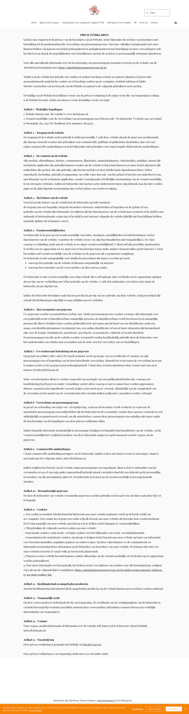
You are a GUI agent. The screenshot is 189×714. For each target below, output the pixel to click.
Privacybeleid (35, 710)
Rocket (88, 644)
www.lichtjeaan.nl (77, 114)
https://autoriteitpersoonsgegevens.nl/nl (82, 67)
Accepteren (173, 709)
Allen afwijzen (154, 709)
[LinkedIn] (175, 22)
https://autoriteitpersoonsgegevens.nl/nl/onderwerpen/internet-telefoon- (119, 570)
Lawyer (96, 644)
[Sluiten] (185, 709)
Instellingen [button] (137, 709)
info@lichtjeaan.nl (47, 370)
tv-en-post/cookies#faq (37, 574)
